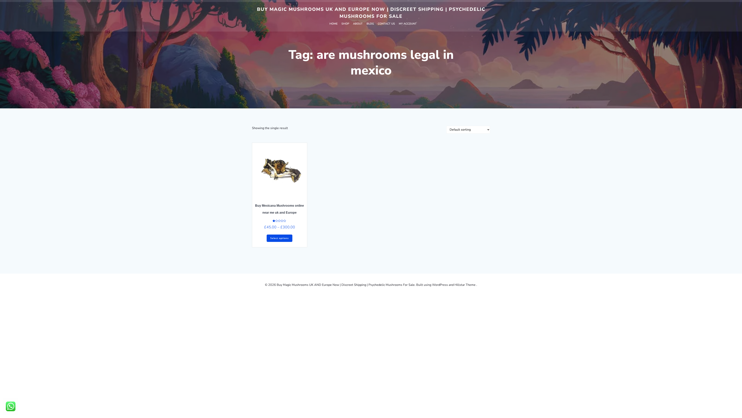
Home (333, 24)
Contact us (386, 24)
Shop (345, 24)
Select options (279, 238)
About (358, 24)
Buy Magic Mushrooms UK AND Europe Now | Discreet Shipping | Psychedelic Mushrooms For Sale (371, 12)
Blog (370, 24)
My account (408, 24)
